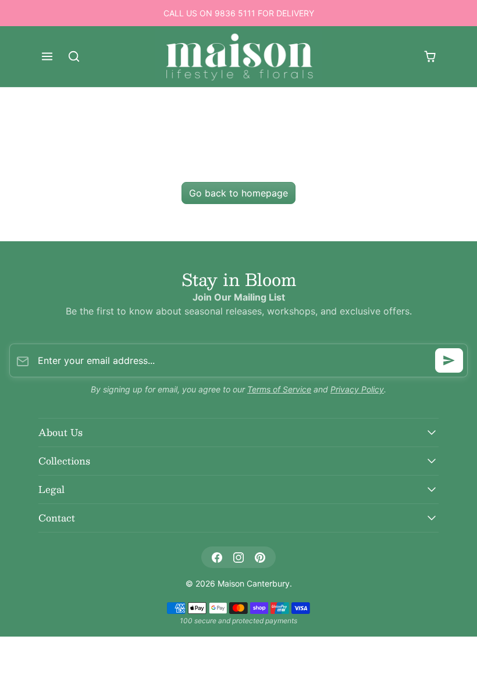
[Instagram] (238, 557)
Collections (64, 461)
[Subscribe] (449, 360)
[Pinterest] (260, 557)
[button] (47, 56)
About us (60, 432)
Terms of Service (279, 389)
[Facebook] (216, 557)
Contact (56, 518)
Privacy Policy (357, 389)
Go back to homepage (238, 193)
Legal (51, 489)
